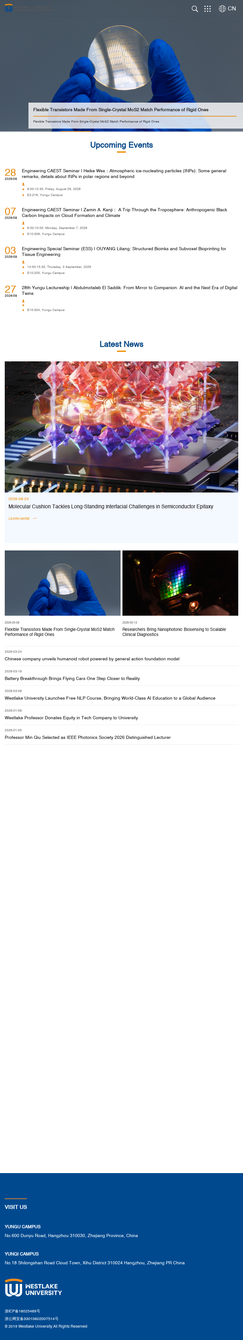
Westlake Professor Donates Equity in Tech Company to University (71, 718)
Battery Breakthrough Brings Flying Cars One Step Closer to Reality (72, 678)
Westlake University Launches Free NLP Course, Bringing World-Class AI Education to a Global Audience (110, 698)
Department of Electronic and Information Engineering (62, 837)
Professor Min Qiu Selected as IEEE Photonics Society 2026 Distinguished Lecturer (88, 737)
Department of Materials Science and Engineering (178, 837)
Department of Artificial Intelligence (61, 898)
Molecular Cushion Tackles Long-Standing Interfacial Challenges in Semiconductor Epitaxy (111, 507)
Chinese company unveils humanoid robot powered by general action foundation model (92, 659)
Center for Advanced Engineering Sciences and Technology (178, 897)
